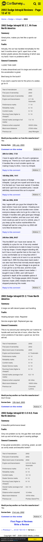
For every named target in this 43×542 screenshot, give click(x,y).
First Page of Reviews (21, 521)
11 (26, 529)
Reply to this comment (11, 170)
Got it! (35, 539)
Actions (36, 149)
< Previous (5, 529)
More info (16, 540)
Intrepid (19, 19)
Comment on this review (11, 149)
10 (24, 529)
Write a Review (21, 524)
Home (3, 19)
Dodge (11, 19)
